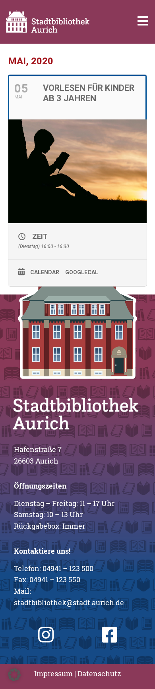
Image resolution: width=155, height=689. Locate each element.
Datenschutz (99, 673)
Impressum (53, 673)
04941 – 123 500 (68, 568)
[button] (14, 674)
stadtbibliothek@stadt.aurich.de (69, 602)
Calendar (44, 272)
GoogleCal (81, 272)
